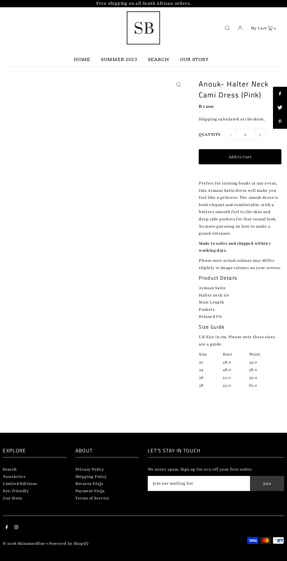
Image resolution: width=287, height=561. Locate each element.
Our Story (13, 498)
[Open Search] (227, 27)
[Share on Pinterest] (280, 122)
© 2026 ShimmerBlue (24, 543)
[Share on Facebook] (280, 94)
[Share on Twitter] (280, 108)
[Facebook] (7, 528)
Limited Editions (20, 483)
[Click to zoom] (178, 84)
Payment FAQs (90, 491)
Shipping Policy (91, 476)
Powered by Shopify (69, 543)
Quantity (210, 134)
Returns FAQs (89, 483)
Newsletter (14, 476)
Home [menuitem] (82, 59)
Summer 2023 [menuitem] (119, 59)
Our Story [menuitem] (194, 59)
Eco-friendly (16, 491)
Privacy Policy (89, 469)
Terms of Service (92, 498)
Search (10, 469)
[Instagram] (16, 528)
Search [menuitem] (158, 59)
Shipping (208, 119)
